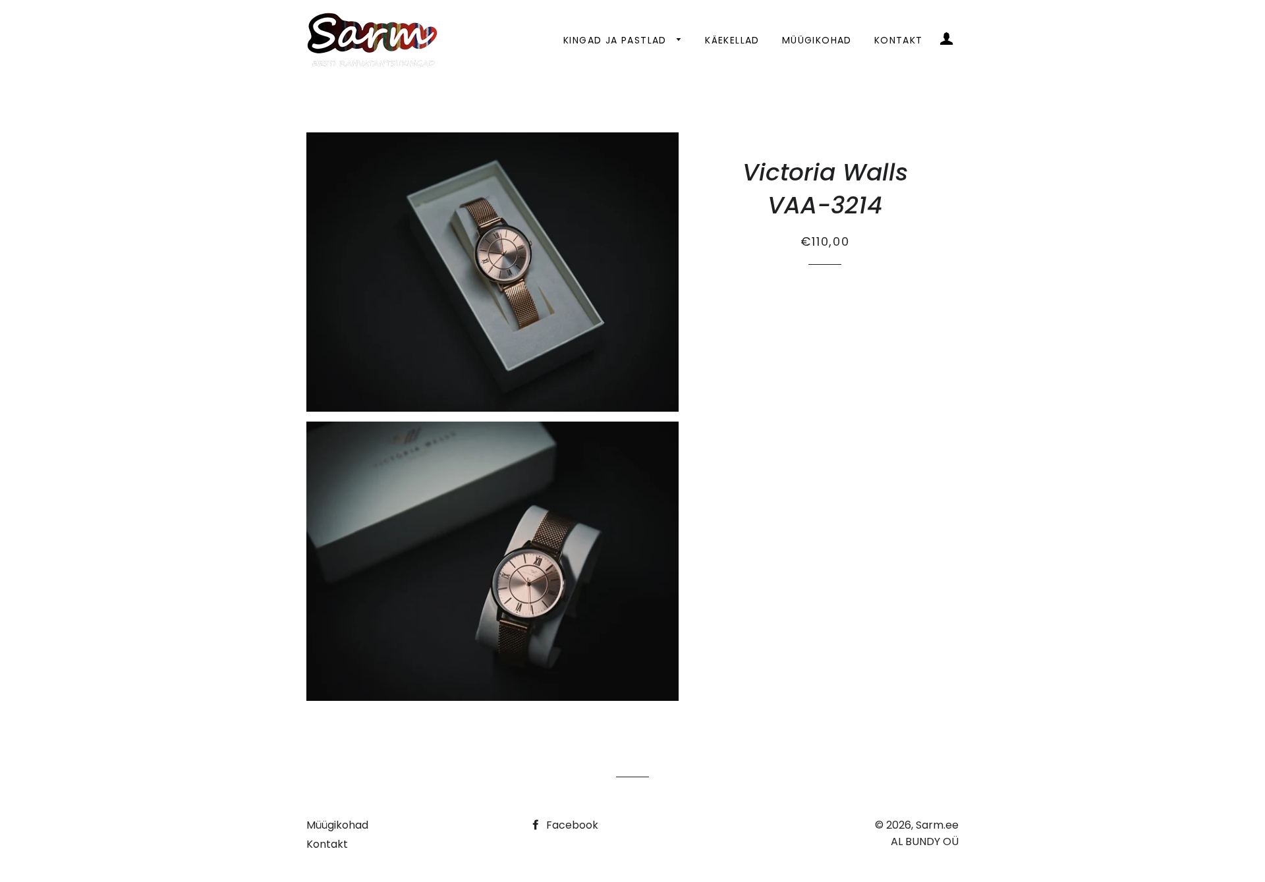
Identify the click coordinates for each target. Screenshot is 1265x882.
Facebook (571, 825)
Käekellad (732, 40)
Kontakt (898, 40)
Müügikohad (817, 40)
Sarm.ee (937, 825)
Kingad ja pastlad (616, 40)
